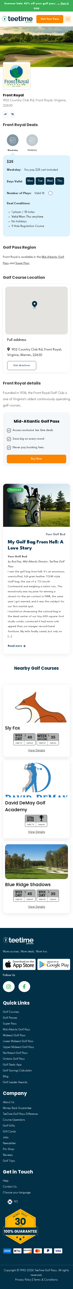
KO (16, 1201)
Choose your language (17, 1192)
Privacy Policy (23, 1279)
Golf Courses (11, 1012)
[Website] (5, 114)
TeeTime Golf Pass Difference (20, 1114)
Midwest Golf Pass (14, 1035)
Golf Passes (10, 1017)
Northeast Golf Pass (15, 1053)
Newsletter (9, 1143)
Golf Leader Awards (15, 1082)
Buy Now (36, 458)
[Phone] (12, 114)
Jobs (6, 1137)
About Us (8, 1102)
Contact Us (10, 1186)
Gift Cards (9, 1131)
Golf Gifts (9, 1125)
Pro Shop (8, 1149)
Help (6, 1181)
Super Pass (10, 1023)
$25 (10, 162)
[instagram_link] (24, 986)
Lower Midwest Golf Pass (18, 1041)
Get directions (21, 365)
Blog (5, 1076)
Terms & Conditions (45, 1279)
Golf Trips (9, 1161)
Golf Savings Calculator (17, 1070)
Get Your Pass (50, 19)
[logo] (36, 942)
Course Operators (14, 1120)
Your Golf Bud (55, 534)
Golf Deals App (12, 1064)
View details (36, 750)
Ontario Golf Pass (14, 1059)
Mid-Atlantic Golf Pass (16, 1029)
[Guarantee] (36, 1226)
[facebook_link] (9, 986)
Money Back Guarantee (17, 1108)
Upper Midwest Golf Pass (18, 1047)
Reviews (8, 1155)
